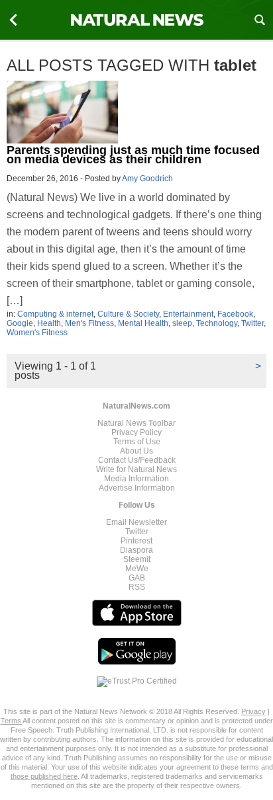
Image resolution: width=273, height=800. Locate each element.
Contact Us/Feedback (137, 460)
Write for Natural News (136, 469)
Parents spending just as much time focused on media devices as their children (133, 154)
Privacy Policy (136, 432)
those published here (44, 776)
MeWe (136, 568)
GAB (137, 577)
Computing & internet (55, 314)
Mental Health (143, 323)
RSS (137, 587)
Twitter (252, 323)
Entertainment (188, 314)
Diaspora (136, 550)
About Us (136, 451)
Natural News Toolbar (136, 423)
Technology (216, 323)
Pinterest (136, 540)
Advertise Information (137, 488)
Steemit (136, 559)
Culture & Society (128, 314)
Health (49, 323)
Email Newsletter (136, 522)
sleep (182, 323)
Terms (12, 721)
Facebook (235, 314)
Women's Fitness (37, 332)
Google (20, 323)
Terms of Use (136, 441)
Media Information (136, 478)
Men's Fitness (89, 323)
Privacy (253, 711)
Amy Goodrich (147, 178)
